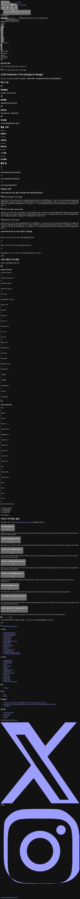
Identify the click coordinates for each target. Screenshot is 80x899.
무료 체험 (23, 5)
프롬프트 (3, 21)
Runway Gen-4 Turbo (9, 673)
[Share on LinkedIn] (3, 805)
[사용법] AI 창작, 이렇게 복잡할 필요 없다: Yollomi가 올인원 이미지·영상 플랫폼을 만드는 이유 (30, 704)
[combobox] (17, 12)
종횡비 (2, 24)
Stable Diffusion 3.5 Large (10, 641)
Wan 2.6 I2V (7, 677)
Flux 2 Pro (6, 648)
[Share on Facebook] (1, 805)
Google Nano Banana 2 (9, 632)
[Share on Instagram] (40, 896)
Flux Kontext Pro (8, 651)
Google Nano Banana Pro (10, 634)
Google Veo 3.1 (8, 666)
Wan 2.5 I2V (7, 675)
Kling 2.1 (6, 667)
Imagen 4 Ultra (7, 642)
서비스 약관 (7, 714)
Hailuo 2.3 (6, 668)
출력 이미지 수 (5, 43)
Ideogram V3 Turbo (9, 645)
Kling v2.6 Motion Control (10, 681)
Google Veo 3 (7, 671)
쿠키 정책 (6, 716)
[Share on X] (40, 803)
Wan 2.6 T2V (7, 680)
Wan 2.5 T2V (7, 678)
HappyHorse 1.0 (8, 660)
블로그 (6, 696)
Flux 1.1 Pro (7, 644)
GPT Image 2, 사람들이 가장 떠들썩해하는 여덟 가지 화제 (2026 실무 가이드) (25, 702)
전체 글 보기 (7, 706)
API (5, 694)
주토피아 (6, 688)
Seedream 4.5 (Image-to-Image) (11, 652)
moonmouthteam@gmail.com (22, 522)
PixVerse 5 (6, 674)
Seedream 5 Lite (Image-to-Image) (12, 653)
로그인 (19, 5)
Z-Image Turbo (7, 638)
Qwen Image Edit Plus (9, 649)
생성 (4, 57)
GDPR (5, 717)
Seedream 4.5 (7, 646)
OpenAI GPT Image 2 (9, 635)
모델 (2, 14)
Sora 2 (5, 664)
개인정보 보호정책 (9, 712)
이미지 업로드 (4, 15)
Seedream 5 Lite (8, 636)
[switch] (4, 55)
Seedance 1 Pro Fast (9, 670)
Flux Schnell (7, 639)
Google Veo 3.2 (8, 663)
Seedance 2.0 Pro (8, 661)
